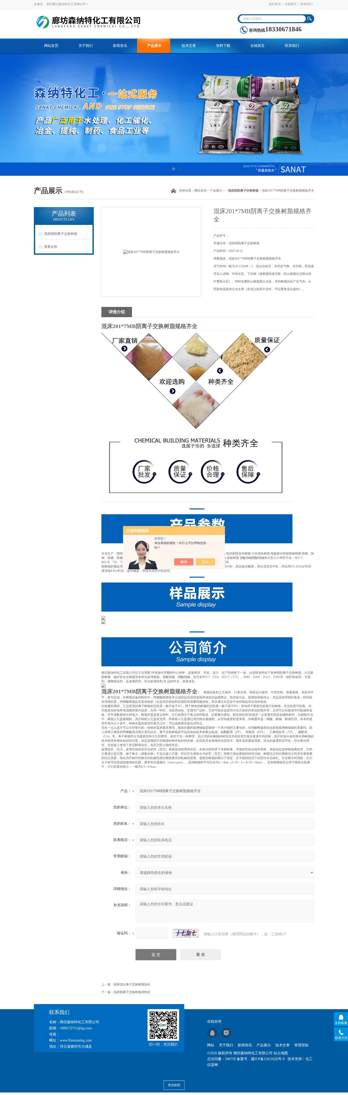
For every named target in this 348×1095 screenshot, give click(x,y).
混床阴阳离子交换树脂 (60, 234)
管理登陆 (301, 1045)
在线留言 (291, 4)
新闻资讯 (120, 46)
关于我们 (85, 46)
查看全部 (50, 247)
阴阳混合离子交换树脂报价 (132, 984)
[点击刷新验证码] (185, 933)
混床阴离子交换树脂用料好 (132, 992)
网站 (210, 1045)
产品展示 (154, 46)
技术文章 (189, 46)
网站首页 (51, 46)
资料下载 (223, 46)
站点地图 (281, 1053)
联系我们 (306, 4)
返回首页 (275, 4)
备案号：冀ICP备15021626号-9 (261, 1059)
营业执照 (174, 1085)
